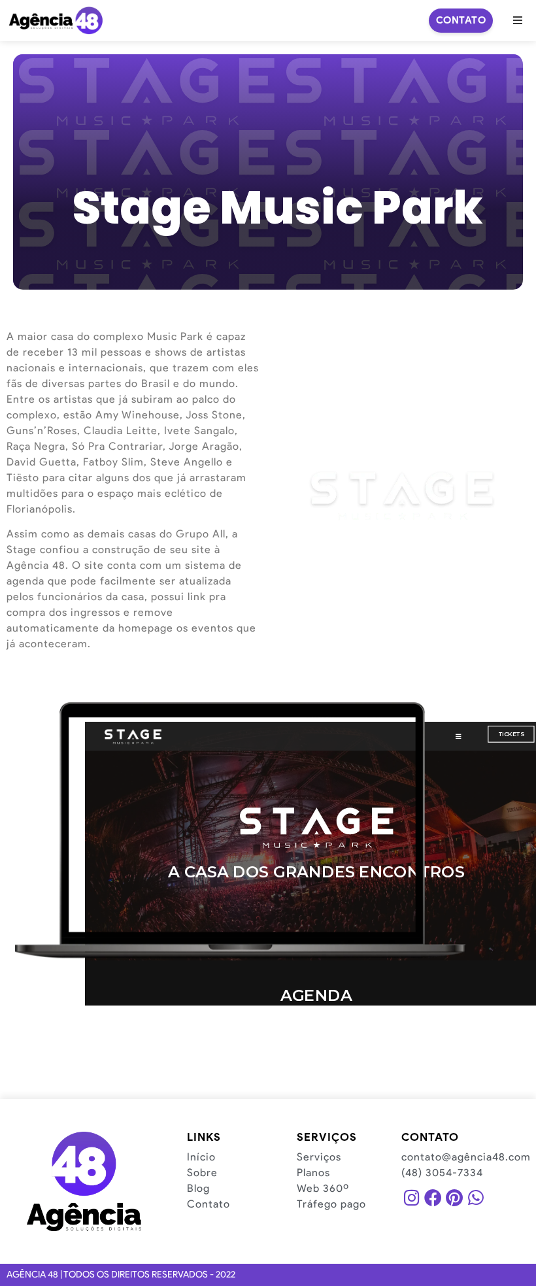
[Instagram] (411, 1197)
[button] (517, 20)
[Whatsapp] (475, 1197)
